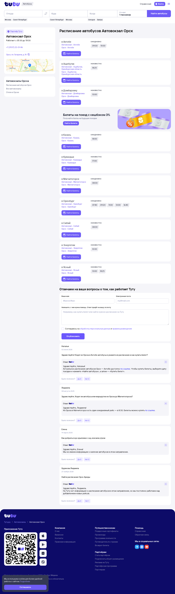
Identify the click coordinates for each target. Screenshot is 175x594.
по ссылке (125, 369)
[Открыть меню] (169, 4)
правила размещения (122, 328)
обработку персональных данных (95, 328)
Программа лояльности (105, 538)
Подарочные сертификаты (106, 531)
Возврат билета (102, 545)
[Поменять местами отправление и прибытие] (45, 13)
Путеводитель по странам (106, 542)
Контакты (59, 538)
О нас (57, 531)
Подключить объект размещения (109, 559)
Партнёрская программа (106, 566)
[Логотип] (12, 4)
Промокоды (100, 534)
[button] (43, 536)
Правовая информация (65, 542)
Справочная (145, 4)
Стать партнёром (102, 555)
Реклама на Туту (102, 562)
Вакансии (59, 534)
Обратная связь (142, 534)
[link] (71, 123)
